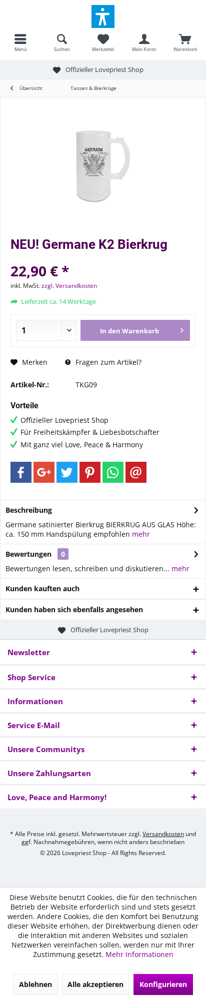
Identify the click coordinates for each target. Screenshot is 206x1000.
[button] (103, 16)
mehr (141, 534)
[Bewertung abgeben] (103, 257)
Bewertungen (29, 554)
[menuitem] (20, 42)
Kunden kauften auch (43, 588)
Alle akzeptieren (96, 984)
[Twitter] (67, 472)
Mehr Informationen (140, 954)
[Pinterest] (90, 472)
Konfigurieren (163, 984)
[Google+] (44, 472)
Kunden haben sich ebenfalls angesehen (74, 609)
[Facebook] (21, 472)
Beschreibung (29, 510)
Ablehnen (35, 984)
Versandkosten (163, 834)
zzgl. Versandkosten (69, 285)
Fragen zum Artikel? (108, 362)
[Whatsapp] (113, 472)
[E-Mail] (136, 472)
